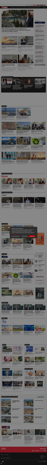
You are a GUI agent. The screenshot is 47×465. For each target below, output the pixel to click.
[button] (23, 234)
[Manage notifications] (1, 463)
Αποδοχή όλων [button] (32, 236)
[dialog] (23, 232)
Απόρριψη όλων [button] (24, 236)
